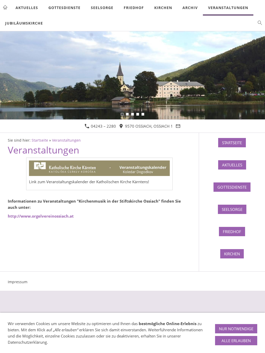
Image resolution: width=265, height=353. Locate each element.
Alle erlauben (236, 340)
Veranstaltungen (66, 140)
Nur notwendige (236, 328)
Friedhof (232, 231)
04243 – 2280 (103, 126)
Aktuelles (232, 164)
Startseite (40, 140)
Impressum (17, 281)
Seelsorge (232, 209)
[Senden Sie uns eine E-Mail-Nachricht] (178, 126)
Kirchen (232, 253)
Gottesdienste (232, 187)
